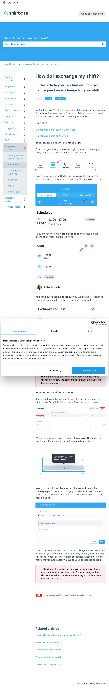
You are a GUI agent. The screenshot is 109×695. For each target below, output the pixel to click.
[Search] (103, 44)
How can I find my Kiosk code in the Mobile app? (58, 635)
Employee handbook (33, 64)
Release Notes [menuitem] (12, 206)
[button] (24, 77)
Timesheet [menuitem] (10, 98)
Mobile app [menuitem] (11, 134)
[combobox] (51, 44)
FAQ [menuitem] (7, 140)
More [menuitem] (11, 185)
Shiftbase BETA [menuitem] (10, 199)
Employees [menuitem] (11, 86)
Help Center (9, 64)
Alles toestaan (89, 370)
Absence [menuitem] (9, 104)
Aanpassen (52, 370)
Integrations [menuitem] (11, 128)
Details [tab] (54, 331)
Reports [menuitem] (9, 122)
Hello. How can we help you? (25, 38)
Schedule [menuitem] (10, 92)
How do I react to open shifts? (49, 664)
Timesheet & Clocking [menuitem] (14, 172)
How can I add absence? (47, 642)
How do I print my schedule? (48, 649)
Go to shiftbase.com (92, 13)
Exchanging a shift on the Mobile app (55, 129)
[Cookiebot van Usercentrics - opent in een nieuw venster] (93, 323)
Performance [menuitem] (12, 110)
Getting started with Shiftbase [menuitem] (16, 157)
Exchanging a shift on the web (51, 135)
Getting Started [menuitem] (9, 79)
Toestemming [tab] (19, 331)
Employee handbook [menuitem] (10, 148)
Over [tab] (90, 331)
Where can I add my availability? (50, 657)
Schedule (55, 64)
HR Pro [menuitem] (9, 116)
